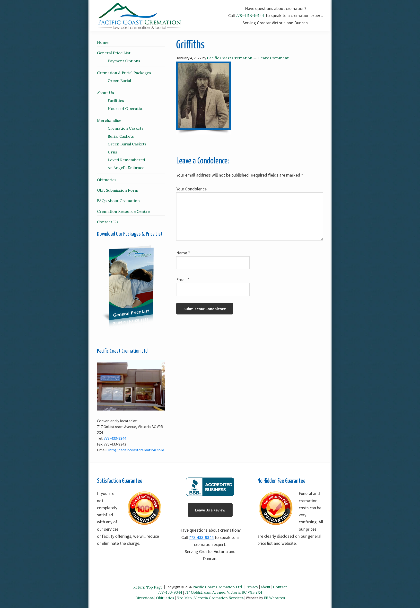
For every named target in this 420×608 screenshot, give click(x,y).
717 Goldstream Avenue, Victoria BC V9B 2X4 (223, 592)
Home (102, 42)
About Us (105, 92)
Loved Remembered (126, 159)
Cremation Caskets (125, 128)
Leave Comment (273, 57)
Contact (280, 587)
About (266, 587)
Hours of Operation (126, 108)
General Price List (114, 52)
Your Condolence (191, 189)
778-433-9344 (250, 15)
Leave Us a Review (210, 510)
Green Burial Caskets (127, 144)
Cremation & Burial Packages (124, 72)
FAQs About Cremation (118, 200)
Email (182, 279)
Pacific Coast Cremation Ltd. (217, 587)
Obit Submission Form (117, 190)
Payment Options (124, 60)
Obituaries (106, 179)
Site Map (184, 598)
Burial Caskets (121, 136)
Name (183, 253)
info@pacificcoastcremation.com (136, 449)
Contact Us (107, 221)
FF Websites (274, 598)
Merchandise (109, 120)
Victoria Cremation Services (219, 598)
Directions (144, 598)
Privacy (251, 587)
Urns (112, 152)
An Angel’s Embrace (126, 167)
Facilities (116, 100)
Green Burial (119, 80)
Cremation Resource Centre (123, 211)
